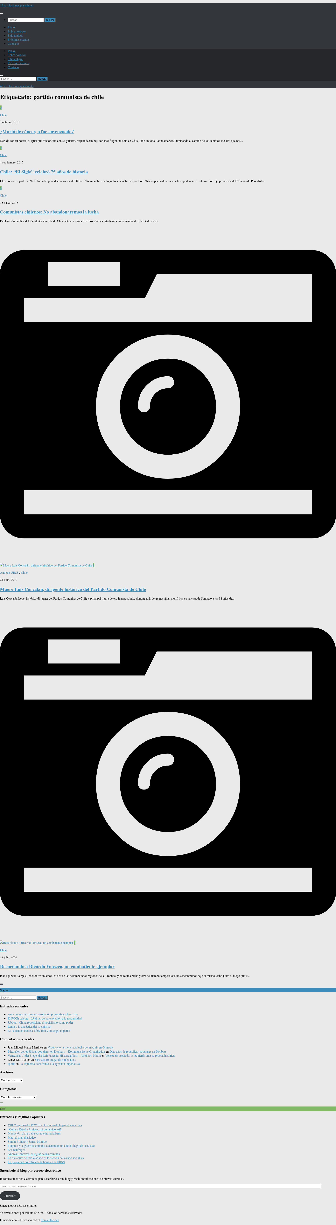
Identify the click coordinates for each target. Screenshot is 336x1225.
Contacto (13, 43)
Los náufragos (16, 1150)
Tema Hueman (50, 1220)
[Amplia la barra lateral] (1, 984)
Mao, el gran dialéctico (22, 1137)
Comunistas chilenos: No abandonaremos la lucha (49, 211)
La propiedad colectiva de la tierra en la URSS (36, 1162)
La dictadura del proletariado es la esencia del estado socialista (46, 1158)
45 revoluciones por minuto (16, 5)
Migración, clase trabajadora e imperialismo (34, 1133)
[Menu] (1, 13)
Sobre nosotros (17, 31)
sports (11, 1064)
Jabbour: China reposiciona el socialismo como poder (40, 1022)
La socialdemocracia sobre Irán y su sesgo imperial (39, 1030)
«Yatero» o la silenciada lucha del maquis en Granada (80, 1047)
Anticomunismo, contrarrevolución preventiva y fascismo (43, 1014)
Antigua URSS (9, 572)
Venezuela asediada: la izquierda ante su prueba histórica (140, 1055)
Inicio (11, 27)
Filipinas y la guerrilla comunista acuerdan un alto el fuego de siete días (51, 1145)
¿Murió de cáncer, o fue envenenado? (37, 131)
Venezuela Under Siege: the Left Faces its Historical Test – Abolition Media (54, 1055)
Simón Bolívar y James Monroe (27, 1141)
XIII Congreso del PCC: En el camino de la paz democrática (45, 1125)
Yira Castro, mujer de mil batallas (55, 1059)
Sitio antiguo (15, 35)
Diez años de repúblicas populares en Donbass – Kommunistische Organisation (56, 1051)
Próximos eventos (18, 39)
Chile (3, 115)
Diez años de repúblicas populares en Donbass (137, 1051)
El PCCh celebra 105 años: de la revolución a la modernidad (45, 1018)
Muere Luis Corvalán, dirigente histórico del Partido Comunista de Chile (73, 589)
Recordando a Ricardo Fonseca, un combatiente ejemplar (57, 966)
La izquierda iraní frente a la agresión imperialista (49, 1064)
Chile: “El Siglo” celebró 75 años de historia (44, 171)
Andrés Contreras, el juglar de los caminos (34, 1154)
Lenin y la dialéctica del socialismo (29, 1026)
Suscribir (9, 1196)
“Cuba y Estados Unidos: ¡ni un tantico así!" (35, 1129)
